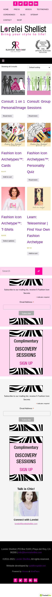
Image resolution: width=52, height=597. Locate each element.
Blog (22, 15)
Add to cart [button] (7, 177)
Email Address (27, 302)
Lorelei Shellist (22, 559)
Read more (7, 116)
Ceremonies (9, 15)
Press (17, 9)
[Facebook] (15, 3)
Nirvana (25, 571)
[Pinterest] (25, 3)
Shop (19, 20)
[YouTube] (31, 3)
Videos (28, 9)
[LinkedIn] (36, 3)
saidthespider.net (37, 566)
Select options (8, 241)
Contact (7, 20)
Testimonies (43, 9)
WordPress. (35, 571)
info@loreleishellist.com (30, 552)
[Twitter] (20, 3)
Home (6, 9)
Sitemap (34, 15)
